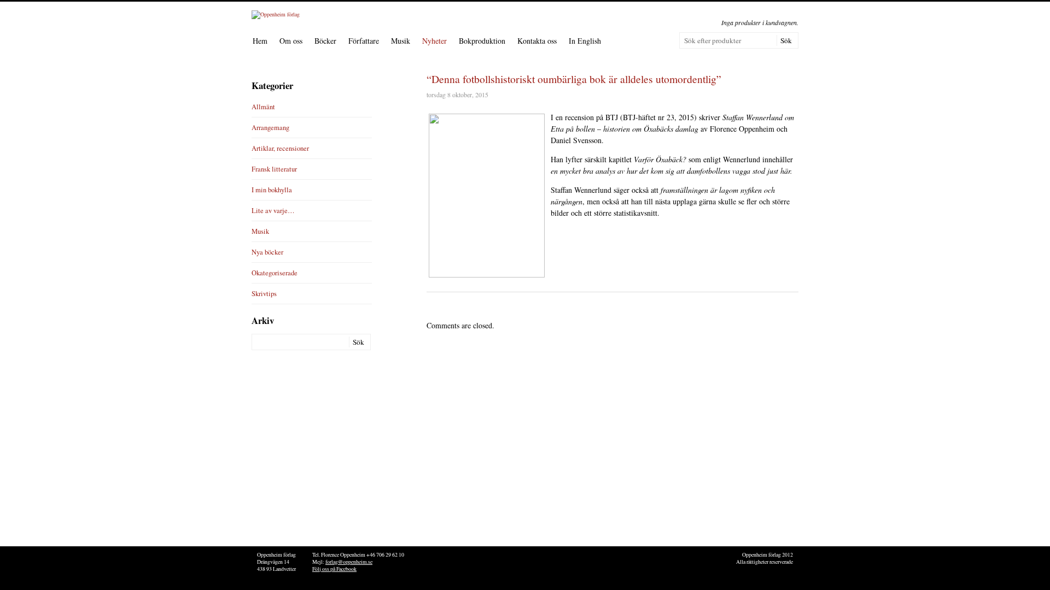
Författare (363, 41)
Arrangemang (270, 127)
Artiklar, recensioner (280, 148)
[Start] (276, 14)
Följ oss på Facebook (334, 569)
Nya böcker (267, 252)
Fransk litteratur (274, 169)
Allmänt (263, 106)
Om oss (290, 41)
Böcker (325, 41)
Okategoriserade (275, 273)
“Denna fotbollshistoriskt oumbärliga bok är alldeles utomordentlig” (574, 79)
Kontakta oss (537, 41)
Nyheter (434, 41)
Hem (260, 41)
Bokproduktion (482, 41)
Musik (400, 41)
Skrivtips (264, 293)
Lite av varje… (273, 210)
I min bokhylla (272, 189)
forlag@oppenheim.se (348, 561)
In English (585, 41)
